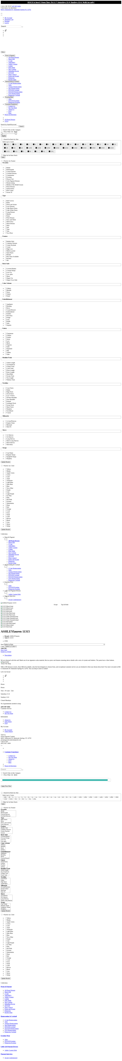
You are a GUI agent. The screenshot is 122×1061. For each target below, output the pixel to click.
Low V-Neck (10, 395)
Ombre (8, 294)
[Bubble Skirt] (7, 828)
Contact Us (8, 712)
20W (57, 148)
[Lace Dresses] (6, 824)
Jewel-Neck (10, 394)
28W (93, 148)
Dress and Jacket (11, 204)
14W (30, 148)
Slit (7, 260)
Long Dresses (10, 212)
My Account (8, 18)
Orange (9, 509)
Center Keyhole (11, 245)
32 (22, 148)
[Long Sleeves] (6, 899)
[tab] (63, 550)
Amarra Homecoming (15, 572)
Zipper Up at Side (11, 280)
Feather (8, 314)
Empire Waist (10, 423)
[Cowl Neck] (5, 879)
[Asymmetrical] (5, 872)
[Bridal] (8, 811)
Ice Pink (9, 496)
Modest (8, 214)
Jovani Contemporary (14, 599)
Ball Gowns (10, 201)
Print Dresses (10, 218)
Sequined (9, 348)
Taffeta (8, 352)
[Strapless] (5, 909)
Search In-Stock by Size (11, 139)
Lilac (8, 492)
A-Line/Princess (11, 421)
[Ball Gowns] (6, 819)
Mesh (8, 343)
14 (70, 144)
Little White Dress (11, 210)
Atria (9, 570)
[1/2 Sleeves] (6, 895)
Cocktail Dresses (11, 173)
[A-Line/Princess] (5, 887)
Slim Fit (8, 427)
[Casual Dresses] (8, 814)
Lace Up (9, 272)
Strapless (9, 409)
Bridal (8, 168)
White (8, 526)
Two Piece (9, 233)
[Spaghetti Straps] (5, 907)
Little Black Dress (11, 208)
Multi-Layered (10, 251)
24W (75, 148)
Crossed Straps (10, 270)
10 (55, 144)
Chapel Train (10, 366)
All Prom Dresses (14, 541)
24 (107, 144)
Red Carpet (9, 190)
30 (14, 148)
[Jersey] (4, 867)
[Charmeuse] (4, 862)
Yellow (9, 469)
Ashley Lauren (12, 547)
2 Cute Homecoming (14, 568)
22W (66, 148)
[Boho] (6, 821)
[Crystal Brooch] (5, 858)
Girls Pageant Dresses (13, 181)
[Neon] (3, 848)
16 (78, 144)
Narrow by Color (9, 466)
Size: (2, 644)
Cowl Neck (9, 388)
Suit (7, 227)
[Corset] (7, 833)
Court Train (9, 368)
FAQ (6, 723)
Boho (8, 202)
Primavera (11, 561)
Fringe (8, 317)
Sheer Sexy (9, 221)
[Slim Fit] (5, 892)
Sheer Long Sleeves (12, 441)
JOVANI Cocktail (13, 575)
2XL (52, 151)
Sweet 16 (9, 192)
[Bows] (5, 856)
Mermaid (9, 425)
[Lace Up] (6, 840)
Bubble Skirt (10, 241)
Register (7, 21)
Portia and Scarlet (13, 559)
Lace (7, 319)
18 (85, 144)
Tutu (7, 231)
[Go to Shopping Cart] (1, 13)
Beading (9, 306)
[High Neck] (5, 882)
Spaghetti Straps (11, 456)
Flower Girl (10, 179)
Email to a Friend (6, 651)
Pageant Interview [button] (10, 596)
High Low (9, 249)
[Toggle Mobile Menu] (1, 745)
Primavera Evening (14, 589)
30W (103, 148)
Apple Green (10, 473)
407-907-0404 (16, 6)
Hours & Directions (10, 766)
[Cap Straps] (5, 904)
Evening (9, 177)
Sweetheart (9, 411)
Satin (8, 347)
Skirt (7, 225)
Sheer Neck (10, 407)
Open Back (9, 253)
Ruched (8, 258)
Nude (8, 515)
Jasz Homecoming (13, 573)
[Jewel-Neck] (5, 883)
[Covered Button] (6, 836)
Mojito (9, 471)
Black (8, 520)
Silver (8, 524)
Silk (7, 350)
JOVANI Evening (13, 587)
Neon (8, 292)
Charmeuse (9, 333)
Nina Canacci (12, 558)
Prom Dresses (10, 186)
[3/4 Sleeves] (6, 897)
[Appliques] (5, 853)
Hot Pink (9, 499)
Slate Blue (10, 484)
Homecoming (10, 183)
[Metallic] (3, 846)
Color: (3, 646)
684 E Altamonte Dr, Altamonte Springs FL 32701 (16, 9)
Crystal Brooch (11, 310)
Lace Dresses (10, 206)
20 (93, 144)
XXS (8, 151)
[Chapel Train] (5, 873)
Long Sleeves (10, 439)
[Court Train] (5, 875)
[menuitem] (63, 18)
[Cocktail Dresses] (8, 816)
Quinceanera (10, 188)
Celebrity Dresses (11, 243)
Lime (8, 477)
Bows (8, 308)
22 (100, 144)
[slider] (109, 780)
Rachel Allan (12, 563)
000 (7, 144)
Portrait (8, 401)
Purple (8, 490)
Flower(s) (9, 315)
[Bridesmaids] (8, 813)
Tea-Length (9, 378)
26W (84, 148)
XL (44, 151)
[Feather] (4, 865)
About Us (7, 720)
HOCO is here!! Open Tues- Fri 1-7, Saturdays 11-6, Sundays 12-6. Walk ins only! (61, 2)
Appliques (9, 304)
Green (8, 475)
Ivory (8, 513)
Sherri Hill (11, 542)
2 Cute (10, 544)
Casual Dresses (11, 171)
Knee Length (10, 372)
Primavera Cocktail (14, 580)
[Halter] (5, 880)
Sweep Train (10, 376)
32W (112, 148)
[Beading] (5, 855)
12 (63, 144)
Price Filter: (7, 132)
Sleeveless (9, 444)
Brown (9, 518)
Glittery (8, 288)
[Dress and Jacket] (6, 823)
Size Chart (4, 650)
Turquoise (10, 480)
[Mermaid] (5, 890)
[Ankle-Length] (5, 870)
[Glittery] (3, 845)
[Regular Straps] (5, 906)
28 (7, 148)
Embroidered (10, 312)
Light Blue (10, 482)
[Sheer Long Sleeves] (6, 900)
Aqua (8, 478)
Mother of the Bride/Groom (14, 185)
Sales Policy (8, 721)
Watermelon (10, 503)
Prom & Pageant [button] (9, 537)
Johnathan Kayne (13, 554)
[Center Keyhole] (7, 831)
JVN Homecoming (14, 578)
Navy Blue (10, 488)
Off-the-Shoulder (11, 397)
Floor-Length (10, 370)
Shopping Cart (9, 19)
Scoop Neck (10, 405)
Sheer (8, 276)
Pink (8, 497)
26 (115, 144)
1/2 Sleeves (9, 435)
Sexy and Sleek (11, 220)
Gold (8, 516)
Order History (9, 731)
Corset (8, 247)
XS (16, 151)
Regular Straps (10, 455)
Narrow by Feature (9, 161)
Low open (9, 274)
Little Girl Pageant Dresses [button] (13, 591)
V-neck (8, 413)
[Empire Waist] (5, 889)
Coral (8, 511)
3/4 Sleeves (9, 437)
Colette (10, 549)
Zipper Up (9, 278)
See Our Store (9, 713)
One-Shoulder (10, 399)
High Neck (9, 392)
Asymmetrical (10, 364)
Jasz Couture (12, 553)
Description (8, 655)
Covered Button (11, 268)
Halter (8, 390)
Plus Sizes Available (12, 256)
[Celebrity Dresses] (7, 829)
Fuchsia (9, 501)
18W (48, 148)
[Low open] (6, 841)
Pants (8, 216)
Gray (8, 522)
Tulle (8, 354)
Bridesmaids (10, 169)
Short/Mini (9, 374)
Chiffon (8, 335)
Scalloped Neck (11, 403)
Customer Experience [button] (12, 752)
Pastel (8, 296)
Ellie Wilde (11, 551)
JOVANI (11, 556)
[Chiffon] (4, 863)
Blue (8, 486)
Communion (10, 175)
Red (8, 507)
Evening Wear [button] (9, 582)
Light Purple (10, 494)
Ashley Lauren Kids (14, 594)
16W (39, 148)
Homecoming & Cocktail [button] (12, 565)
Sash (7, 323)
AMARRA (11, 546)
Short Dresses (10, 223)
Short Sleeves (10, 442)
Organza (9, 345)
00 (15, 144)
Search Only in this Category (11, 130)
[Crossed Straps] (6, 838)
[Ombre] (3, 850)
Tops (7, 229)
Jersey (8, 339)
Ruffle (8, 321)
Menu (3, 52)
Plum (8, 505)
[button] (10, 56)
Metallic (8, 290)
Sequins (8, 325)
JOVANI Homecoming (15, 577)
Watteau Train (10, 380)
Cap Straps (9, 453)
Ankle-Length (10, 363)
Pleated (8, 254)
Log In (7, 23)
